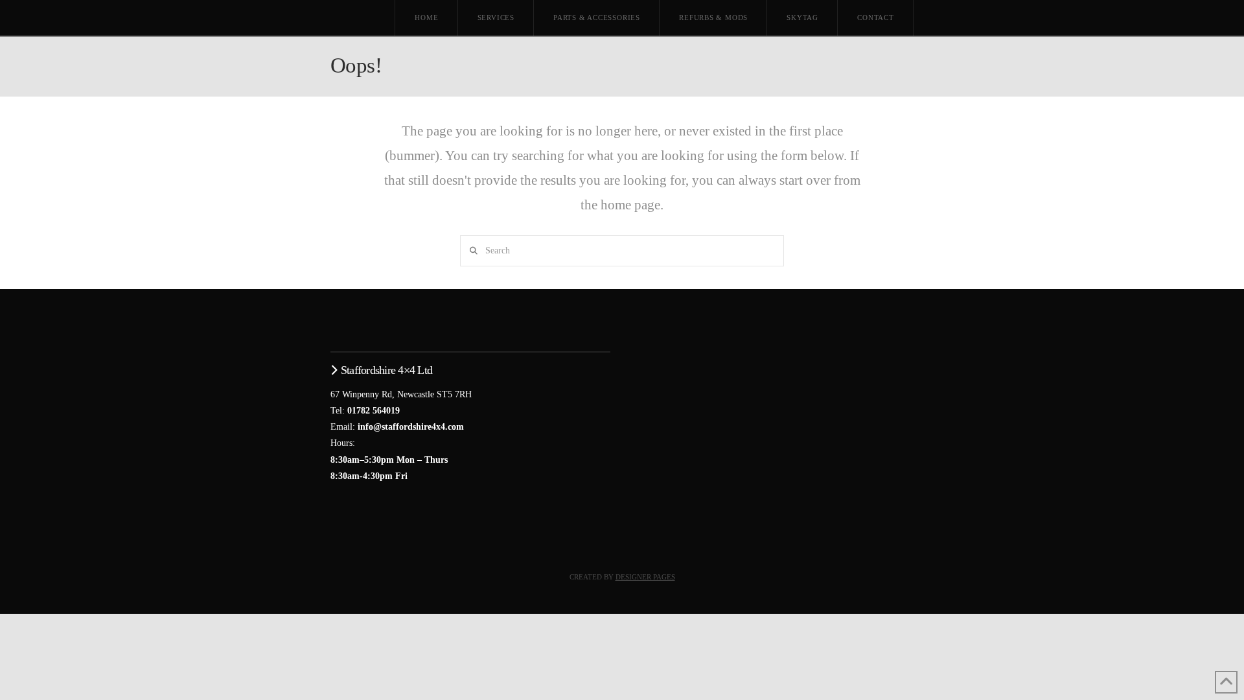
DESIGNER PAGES (645, 577)
